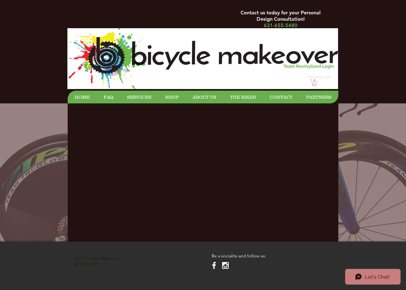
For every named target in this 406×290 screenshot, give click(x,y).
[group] (203, 142)
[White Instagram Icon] (225, 265)
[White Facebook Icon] (214, 265)
